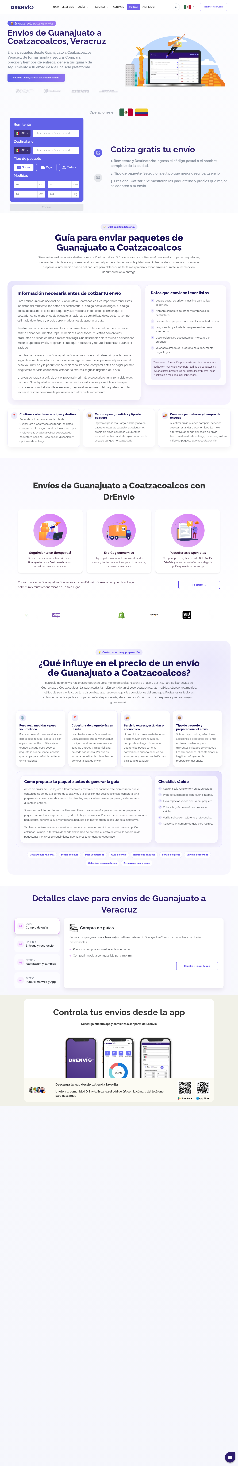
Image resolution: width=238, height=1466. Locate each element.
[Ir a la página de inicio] (23, 7)
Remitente (22, 124)
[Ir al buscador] (176, 6)
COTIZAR (133, 7)
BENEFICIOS (68, 7)
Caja (49, 167)
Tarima (71, 167)
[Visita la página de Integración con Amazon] (113, 615)
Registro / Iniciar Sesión (213, 7)
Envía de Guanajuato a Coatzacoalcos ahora (36, 77)
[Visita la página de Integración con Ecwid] (145, 615)
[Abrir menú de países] (190, 7)
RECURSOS (99, 7)
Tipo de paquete (27, 158)
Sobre (26, 167)
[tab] (37, 926)
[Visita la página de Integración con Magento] (178, 615)
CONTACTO (118, 7)
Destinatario (23, 141)
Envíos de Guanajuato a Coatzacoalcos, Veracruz (56, 37)
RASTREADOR (148, 7)
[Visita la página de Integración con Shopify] (80, 615)
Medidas (21, 176)
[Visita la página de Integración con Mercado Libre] (211, 615)
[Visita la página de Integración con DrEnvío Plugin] (47, 615)
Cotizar (46, 207)
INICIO (56, 7)
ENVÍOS (81, 7)
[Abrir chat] (230, 1457)
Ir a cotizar (197, 585)
